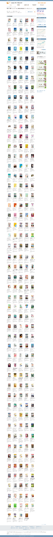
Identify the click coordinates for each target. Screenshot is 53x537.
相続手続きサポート (39, 526)
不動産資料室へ (44, 49)
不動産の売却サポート (25, 526)
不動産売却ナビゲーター (27, 529)
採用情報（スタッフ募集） (42, 24)
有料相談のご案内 (18, 526)
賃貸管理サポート (32, 526)
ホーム (13, 526)
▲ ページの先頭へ (44, 524)
